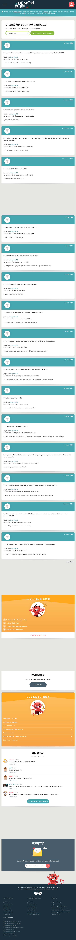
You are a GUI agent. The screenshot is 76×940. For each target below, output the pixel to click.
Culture (67, 908)
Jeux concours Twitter (9, 933)
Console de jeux (62, 906)
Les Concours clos (9, 726)
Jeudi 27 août (6, 902)
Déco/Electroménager (64, 912)
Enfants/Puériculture (65, 910)
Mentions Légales (29, 889)
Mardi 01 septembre (33, 912)
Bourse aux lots (8, 733)
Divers (58, 914)
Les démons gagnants (10, 722)
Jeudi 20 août (6, 914)
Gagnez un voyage (56, 902)
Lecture (53, 914)
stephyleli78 (14, 57)
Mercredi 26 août (8, 904)
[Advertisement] (38, 199)
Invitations (54, 912)
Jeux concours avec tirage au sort (12, 921)
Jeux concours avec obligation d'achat (13, 927)
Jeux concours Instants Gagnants (12, 923)
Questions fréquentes (10, 740)
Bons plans (54, 889)
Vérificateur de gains (10, 718)
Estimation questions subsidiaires (15, 736)
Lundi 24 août (7, 908)
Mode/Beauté (55, 910)
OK (48, 866)
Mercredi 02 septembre (34, 914)
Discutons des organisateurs (13, 729)
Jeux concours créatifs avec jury (11, 931)
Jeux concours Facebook (9, 925)
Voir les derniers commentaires (38, 801)
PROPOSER (38, 685)
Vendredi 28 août (32, 904)
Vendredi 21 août (8, 912)
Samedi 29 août (32, 906)
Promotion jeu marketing (10, 935)
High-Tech (54, 906)
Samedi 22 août (7, 910)
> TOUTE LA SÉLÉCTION (38, 635)
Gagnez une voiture (56, 904)
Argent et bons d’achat (57, 908)
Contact (20, 889)
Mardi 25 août (7, 906)
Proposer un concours (43, 889)
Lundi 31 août (31, 910)
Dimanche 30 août (32, 908)
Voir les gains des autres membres (42, 33)
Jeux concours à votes (9, 929)
